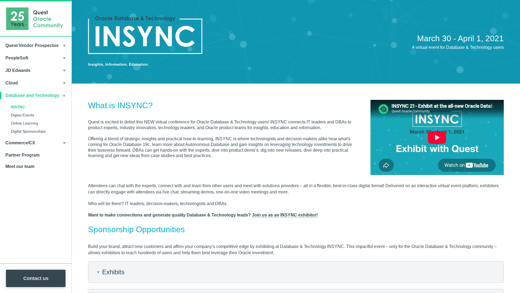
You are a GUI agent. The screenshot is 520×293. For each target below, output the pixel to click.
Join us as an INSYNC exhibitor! (285, 215)
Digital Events (22, 115)
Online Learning (24, 123)
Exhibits (113, 272)
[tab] (295, 272)
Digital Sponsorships (28, 131)
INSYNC (18, 107)
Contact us (35, 278)
